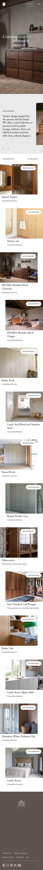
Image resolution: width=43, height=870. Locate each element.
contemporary (28, 168)
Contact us (7, 853)
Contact (30, 4)
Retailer (20, 857)
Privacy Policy (8, 857)
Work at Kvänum (20, 853)
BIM (27, 857)
